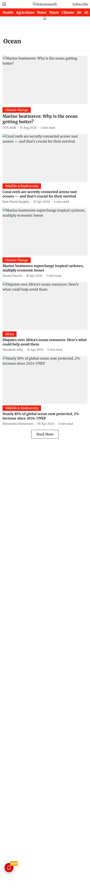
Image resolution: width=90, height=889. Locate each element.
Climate (68, 12)
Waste (54, 12)
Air (79, 12)
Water (42, 12)
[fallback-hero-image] (45, 80)
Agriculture (25, 12)
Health (8, 12)
